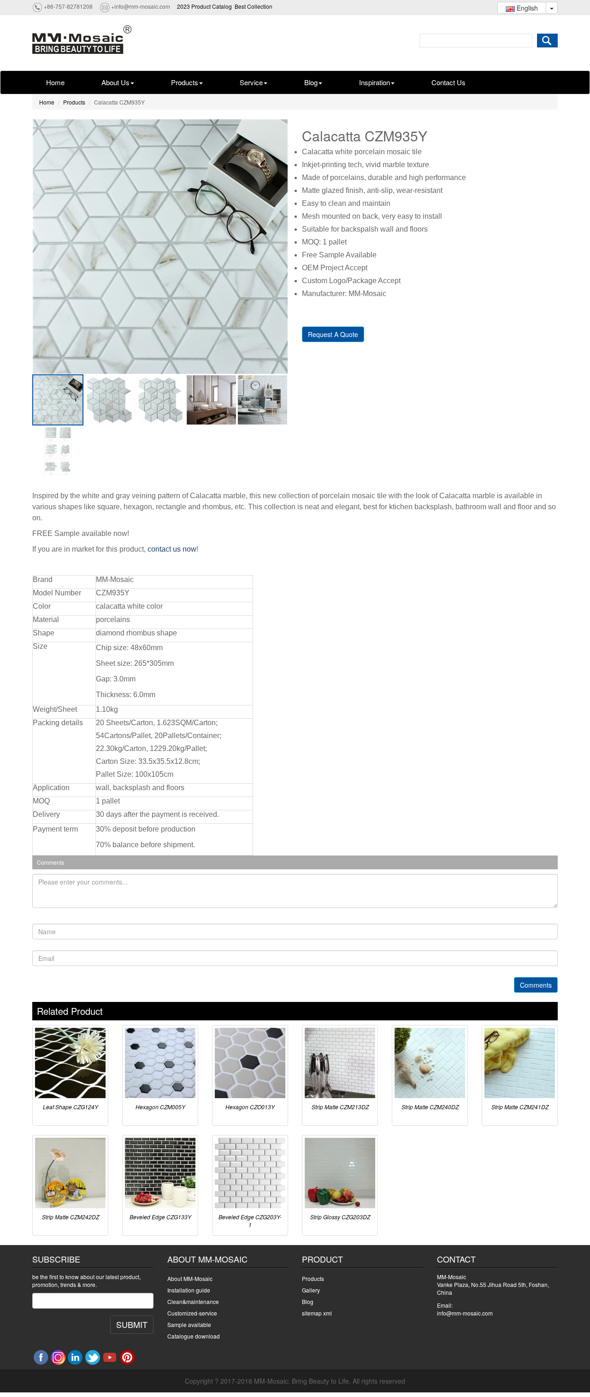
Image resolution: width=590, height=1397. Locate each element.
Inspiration (374, 82)
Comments (536, 985)
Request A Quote (333, 334)
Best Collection (253, 6)
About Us (115, 82)
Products (184, 82)
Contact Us (448, 82)
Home (55, 82)
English (526, 7)
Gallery (311, 1290)
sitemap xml (317, 1313)
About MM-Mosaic (189, 1278)
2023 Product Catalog (204, 6)
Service (251, 82)
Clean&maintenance (193, 1301)
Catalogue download (193, 1336)
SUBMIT (132, 1324)
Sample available (189, 1324)
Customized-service (192, 1313)
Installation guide (188, 1290)
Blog (311, 82)
